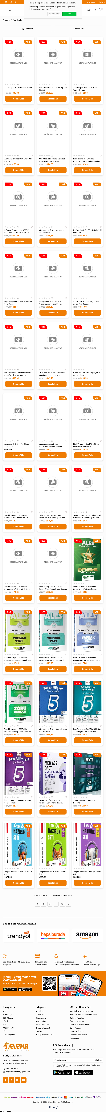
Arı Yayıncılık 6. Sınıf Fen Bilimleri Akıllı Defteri (17, 445)
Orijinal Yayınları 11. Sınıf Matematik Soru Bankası (18, 302)
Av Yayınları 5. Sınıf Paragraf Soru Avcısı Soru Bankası (86, 302)
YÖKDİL (6, 1021)
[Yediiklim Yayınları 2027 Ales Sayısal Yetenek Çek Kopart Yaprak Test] (53, 488)
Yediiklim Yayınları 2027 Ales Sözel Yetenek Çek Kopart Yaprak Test (87, 516)
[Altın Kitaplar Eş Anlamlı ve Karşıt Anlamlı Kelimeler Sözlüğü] (53, 132)
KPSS (5, 1011)
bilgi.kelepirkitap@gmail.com (18, 1072)
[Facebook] (5, 1080)
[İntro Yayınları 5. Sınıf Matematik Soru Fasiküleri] (53, 203)
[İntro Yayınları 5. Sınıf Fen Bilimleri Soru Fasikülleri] (18, 773)
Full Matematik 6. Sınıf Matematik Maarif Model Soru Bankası (52, 374)
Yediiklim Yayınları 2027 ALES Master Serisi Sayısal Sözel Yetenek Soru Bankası (18, 730)
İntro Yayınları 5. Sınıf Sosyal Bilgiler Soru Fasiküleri (53, 730)
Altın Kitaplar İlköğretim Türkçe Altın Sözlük (18, 160)
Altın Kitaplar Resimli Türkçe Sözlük (18, 87)
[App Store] (83, 1072)
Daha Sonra (54, 14)
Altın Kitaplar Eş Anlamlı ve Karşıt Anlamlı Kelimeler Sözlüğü (52, 160)
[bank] (53, 1097)
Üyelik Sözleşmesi (77, 1021)
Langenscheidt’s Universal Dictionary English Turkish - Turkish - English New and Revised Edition (87, 160)
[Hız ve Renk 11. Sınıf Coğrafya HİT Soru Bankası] (87, 345)
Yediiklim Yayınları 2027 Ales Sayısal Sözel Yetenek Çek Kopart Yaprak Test (17, 588)
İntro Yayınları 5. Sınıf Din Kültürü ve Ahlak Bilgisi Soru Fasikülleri (87, 730)
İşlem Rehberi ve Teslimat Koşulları (83, 1014)
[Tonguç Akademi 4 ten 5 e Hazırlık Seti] (53, 844)
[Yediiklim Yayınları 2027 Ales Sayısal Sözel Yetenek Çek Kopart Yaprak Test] (18, 559)
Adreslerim (40, 1014)
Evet (69, 14)
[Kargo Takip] (89, 10)
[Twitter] (11, 1080)
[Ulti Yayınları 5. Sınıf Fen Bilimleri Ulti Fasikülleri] (87, 203)
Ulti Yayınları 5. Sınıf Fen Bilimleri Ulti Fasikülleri (87, 231)
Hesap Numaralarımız (44, 1035)
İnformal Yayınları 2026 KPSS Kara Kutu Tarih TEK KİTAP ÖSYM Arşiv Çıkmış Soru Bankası (17, 231)
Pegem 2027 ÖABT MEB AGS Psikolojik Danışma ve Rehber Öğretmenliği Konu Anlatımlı (50, 801)
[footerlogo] (16, 1046)
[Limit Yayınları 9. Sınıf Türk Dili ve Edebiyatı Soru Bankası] (87, 417)
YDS (4, 1025)
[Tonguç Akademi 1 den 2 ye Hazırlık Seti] (87, 844)
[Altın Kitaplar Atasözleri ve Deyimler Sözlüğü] (53, 60)
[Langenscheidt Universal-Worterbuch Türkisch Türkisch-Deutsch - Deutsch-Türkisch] (53, 417)
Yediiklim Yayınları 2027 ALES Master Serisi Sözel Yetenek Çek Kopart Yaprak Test (51, 659)
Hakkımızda (90, 2)
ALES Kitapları (8, 1014)
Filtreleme (79, 29)
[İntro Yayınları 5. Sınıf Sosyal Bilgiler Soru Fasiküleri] (53, 702)
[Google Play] (62, 1072)
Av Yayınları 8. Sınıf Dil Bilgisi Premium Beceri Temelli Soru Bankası (50, 302)
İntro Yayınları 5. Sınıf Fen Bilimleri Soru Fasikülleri (17, 801)
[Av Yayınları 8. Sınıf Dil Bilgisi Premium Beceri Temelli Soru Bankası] (53, 274)
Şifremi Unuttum (42, 1025)
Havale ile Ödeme (77, 1031)
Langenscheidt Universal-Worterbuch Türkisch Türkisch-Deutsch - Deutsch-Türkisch (51, 445)
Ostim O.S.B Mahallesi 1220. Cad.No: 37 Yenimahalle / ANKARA (16, 1062)
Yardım (39, 1031)
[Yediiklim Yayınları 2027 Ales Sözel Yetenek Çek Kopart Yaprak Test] (87, 488)
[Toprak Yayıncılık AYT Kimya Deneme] (87, 773)
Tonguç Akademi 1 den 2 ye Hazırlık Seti (87, 873)
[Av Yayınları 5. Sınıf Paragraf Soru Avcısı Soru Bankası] (87, 274)
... (56, 904)
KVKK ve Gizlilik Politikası (80, 1025)
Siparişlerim (41, 1018)
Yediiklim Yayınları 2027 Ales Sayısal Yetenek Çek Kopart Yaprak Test (53, 516)
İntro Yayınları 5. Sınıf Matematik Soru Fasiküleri (51, 231)
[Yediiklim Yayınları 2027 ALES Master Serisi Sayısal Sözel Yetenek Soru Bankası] (18, 702)
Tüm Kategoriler (9, 1035)
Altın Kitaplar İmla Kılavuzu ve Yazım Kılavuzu (84, 88)
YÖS (4, 1031)
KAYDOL (98, 1060)
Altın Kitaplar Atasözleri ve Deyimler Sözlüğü (53, 88)
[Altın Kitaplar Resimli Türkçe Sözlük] (18, 60)
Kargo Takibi (41, 1021)
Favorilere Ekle (32, 84)
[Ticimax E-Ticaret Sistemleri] (53, 1107)
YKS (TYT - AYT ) (9, 1028)
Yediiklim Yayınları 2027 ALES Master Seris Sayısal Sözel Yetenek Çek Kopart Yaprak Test (87, 659)
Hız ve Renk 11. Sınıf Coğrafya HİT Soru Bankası (86, 374)
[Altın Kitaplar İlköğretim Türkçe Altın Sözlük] (18, 132)
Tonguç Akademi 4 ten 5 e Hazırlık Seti (52, 873)
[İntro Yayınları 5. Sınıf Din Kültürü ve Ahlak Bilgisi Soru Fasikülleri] (87, 702)
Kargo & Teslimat (43, 1028)
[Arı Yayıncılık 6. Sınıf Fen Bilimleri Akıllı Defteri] (18, 417)
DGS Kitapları (8, 1018)
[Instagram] (17, 1080)
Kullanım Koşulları (77, 1018)
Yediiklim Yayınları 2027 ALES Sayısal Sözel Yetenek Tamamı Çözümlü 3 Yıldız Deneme (16, 516)
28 (62, 904)
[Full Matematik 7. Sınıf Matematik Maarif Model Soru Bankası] (18, 345)
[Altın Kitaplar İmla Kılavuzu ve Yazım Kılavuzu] (87, 60)
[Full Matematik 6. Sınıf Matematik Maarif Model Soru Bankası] (53, 345)
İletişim (102, 2)
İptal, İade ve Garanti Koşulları (81, 1011)
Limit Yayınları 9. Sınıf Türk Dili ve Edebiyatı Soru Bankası (86, 445)
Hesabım (39, 1011)
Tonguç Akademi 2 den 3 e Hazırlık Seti (18, 873)
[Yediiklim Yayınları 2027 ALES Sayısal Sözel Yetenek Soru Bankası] (53, 559)
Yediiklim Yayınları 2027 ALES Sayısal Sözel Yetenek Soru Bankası (53, 588)
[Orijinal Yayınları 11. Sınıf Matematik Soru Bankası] (18, 274)
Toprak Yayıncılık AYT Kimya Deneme (84, 801)
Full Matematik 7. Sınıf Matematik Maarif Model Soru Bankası (17, 374)
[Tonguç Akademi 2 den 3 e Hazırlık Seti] (18, 844)
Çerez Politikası (76, 1028)
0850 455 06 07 (12, 1069)
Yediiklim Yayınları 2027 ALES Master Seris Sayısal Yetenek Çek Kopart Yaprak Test (17, 659)
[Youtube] (23, 1080)
